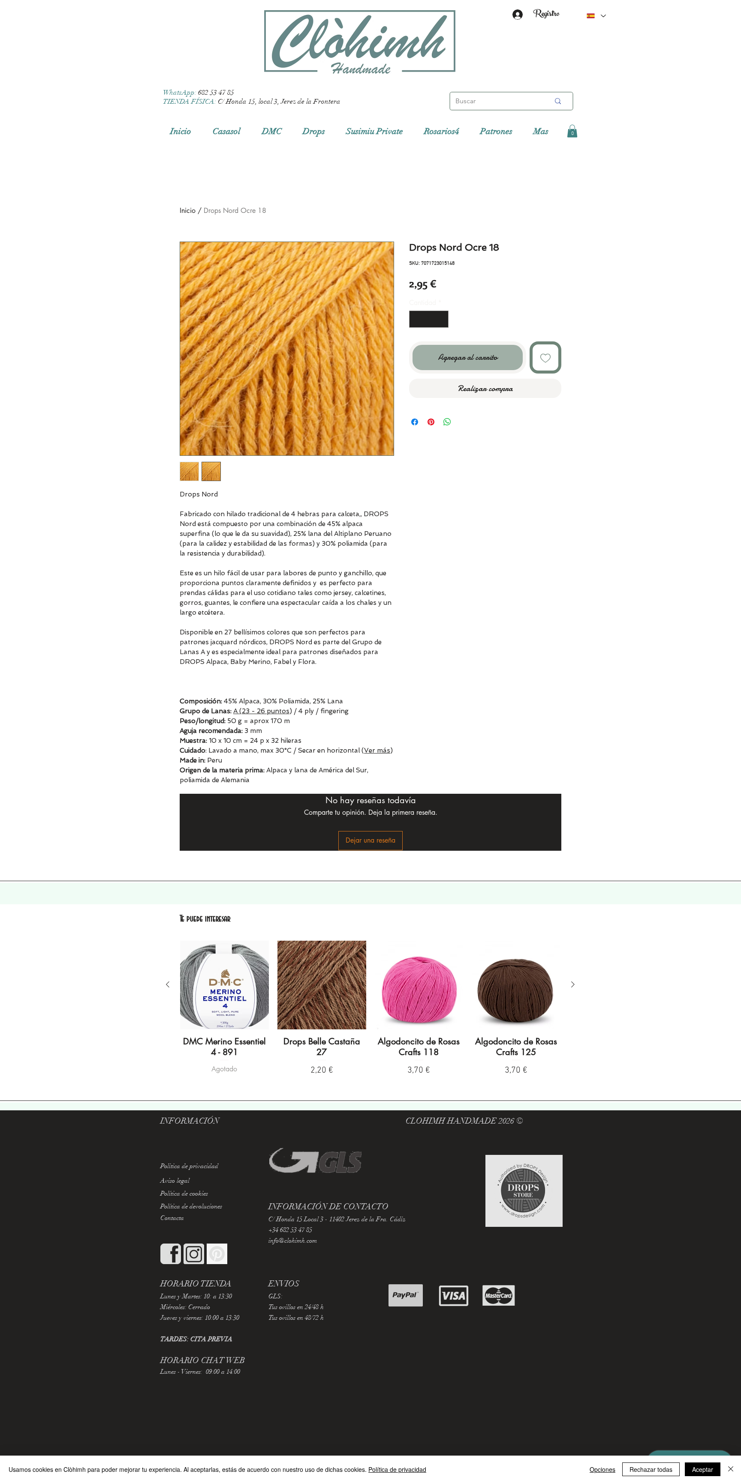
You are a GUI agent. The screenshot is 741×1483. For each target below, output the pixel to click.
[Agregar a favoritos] (546, 357)
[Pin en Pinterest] (431, 422)
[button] (572, 131)
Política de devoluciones (191, 1206)
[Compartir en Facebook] (415, 422)
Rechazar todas (651, 1469)
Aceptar (702, 1469)
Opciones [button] (602, 1469)
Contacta (172, 1218)
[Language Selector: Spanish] (596, 16)
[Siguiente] (573, 984)
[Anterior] (168, 984)
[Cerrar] (731, 1469)
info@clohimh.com (292, 1240)
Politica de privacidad (189, 1166)
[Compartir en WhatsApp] (447, 422)
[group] (370, 1009)
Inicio (188, 210)
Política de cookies (184, 1193)
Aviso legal (175, 1180)
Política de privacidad (397, 1469)
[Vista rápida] (224, 985)
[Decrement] (416, 319)
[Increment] (441, 319)
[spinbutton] (428, 319)
